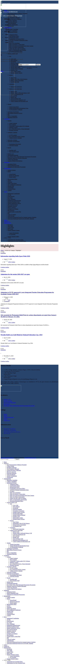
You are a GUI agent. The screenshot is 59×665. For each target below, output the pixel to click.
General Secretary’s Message (15, 19)
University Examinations (14, 141)
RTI (8, 114)
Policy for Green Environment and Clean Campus (21, 46)
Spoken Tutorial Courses (14, 230)
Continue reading (5, 267)
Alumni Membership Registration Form (18, 108)
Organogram (11, 26)
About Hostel (12, 174)
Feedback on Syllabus (13, 209)
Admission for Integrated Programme (17, 167)
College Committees (12, 30)
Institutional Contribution (14, 193)
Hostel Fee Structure (14, 175)
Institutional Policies (12, 32)
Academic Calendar (12, 132)
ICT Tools (10, 197)
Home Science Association (17, 80)
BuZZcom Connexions (16, 86)
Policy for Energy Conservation (16, 44)
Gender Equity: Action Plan (14, 211)
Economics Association (16, 64)
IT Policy (11, 41)
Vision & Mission (12, 23)
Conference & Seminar (13, 111)
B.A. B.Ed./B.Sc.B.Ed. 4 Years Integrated (19, 129)
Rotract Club (14, 91)
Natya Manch (14, 60)
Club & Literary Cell (13, 53)
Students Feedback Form (14, 202)
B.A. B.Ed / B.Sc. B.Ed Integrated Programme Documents (22, 156)
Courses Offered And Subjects (15, 160)
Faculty (9, 147)
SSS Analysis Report (13, 204)
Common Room (11, 189)
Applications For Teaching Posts (15, 239)
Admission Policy (13, 34)
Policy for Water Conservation (16, 47)
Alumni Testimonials (13, 24)
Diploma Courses (13, 127)
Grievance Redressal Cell (17, 94)
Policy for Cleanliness (14, 43)
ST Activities (12, 234)
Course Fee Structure (13, 159)
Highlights (3, 253)
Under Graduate (13, 123)
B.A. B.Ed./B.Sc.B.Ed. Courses (17, 136)
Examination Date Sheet (15, 144)
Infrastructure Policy (14, 37)
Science (11, 75)
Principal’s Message (12, 21)
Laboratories (11, 187)
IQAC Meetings (11, 199)
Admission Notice (12, 164)
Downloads (7, 404)
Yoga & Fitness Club (16, 98)
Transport (10, 182)
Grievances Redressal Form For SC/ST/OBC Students (21, 218)
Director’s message (12, 20)
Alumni (9, 104)
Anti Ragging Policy (14, 36)
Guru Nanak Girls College (7, 457)
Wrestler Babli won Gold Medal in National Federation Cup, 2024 (21, 335)
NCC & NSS (14, 95)
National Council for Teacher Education (17, 158)
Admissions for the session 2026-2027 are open (15, 274)
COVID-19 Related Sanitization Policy (18, 40)
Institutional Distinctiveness (14, 200)
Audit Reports (11, 216)
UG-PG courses (13, 135)
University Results (13, 145)
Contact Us (7, 420)
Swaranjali (13, 61)
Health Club (14, 97)
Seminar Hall (11, 186)
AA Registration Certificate (15, 109)
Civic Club (13, 59)
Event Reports (11, 196)
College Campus (12, 170)
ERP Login (10, 229)
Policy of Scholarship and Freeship (17, 50)
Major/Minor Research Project (15, 113)
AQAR (9, 195)
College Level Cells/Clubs (15, 89)
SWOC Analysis (12, 207)
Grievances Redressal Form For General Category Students (22, 217)
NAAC (5, 415)
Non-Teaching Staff (14, 151)
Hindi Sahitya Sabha (16, 71)
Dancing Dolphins (15, 63)
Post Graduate (12, 124)
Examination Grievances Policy (16, 39)
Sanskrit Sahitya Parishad (17, 68)
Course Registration (14, 233)
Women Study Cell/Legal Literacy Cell (20, 93)
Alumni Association (14, 106)
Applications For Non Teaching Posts (17, 241)
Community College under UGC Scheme (19, 126)
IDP (9, 213)
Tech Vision (13, 77)
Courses (9, 120)
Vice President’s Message (14, 17)
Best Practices (11, 210)
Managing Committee (13, 29)
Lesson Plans (11, 227)
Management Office (12, 179)
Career (5, 419)
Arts (10, 56)
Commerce (11, 84)
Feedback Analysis (12, 206)
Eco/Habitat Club (15, 82)
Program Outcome (13, 130)
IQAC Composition (12, 116)
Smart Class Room (12, 183)
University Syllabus (12, 140)
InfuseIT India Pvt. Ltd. (30, 457)
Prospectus (10, 224)
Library (9, 180)
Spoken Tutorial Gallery (13, 236)
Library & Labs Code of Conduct (17, 48)
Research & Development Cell (18, 100)
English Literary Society (16, 66)
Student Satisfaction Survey (14, 203)
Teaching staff (12, 150)
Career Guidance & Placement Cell (19, 101)
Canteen (10, 190)
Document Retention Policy (16, 51)
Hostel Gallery (12, 177)
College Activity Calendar (15, 138)
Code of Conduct (12, 214)
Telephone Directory (13, 117)
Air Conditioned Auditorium (14, 184)
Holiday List (11, 153)
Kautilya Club (14, 70)
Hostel (9, 171)
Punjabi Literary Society (16, 73)
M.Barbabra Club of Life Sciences (19, 79)
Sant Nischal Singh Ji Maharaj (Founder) (17, 13)
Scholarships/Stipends (13, 155)
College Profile (11, 15)
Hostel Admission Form (13, 165)
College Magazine (9, 417)
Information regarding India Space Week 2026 (15, 256)
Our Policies (7, 433)
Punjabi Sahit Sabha (15, 67)
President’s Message (12, 16)
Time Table (10, 226)
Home (2, 250)
